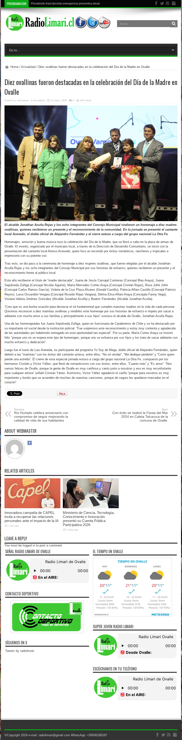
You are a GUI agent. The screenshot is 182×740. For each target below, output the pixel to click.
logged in (29, 545)
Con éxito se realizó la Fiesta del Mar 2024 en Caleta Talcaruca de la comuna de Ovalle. (140, 415)
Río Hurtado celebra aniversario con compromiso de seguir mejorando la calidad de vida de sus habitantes (41, 415)
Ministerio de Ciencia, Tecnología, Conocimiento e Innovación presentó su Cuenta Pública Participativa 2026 (88, 519)
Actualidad (28, 67)
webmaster (23, 100)
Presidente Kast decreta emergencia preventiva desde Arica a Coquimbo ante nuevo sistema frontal (95, 3)
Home (14, 67)
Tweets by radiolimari (19, 651)
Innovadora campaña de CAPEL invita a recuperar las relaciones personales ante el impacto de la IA (32, 517)
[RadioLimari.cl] (58, 27)
